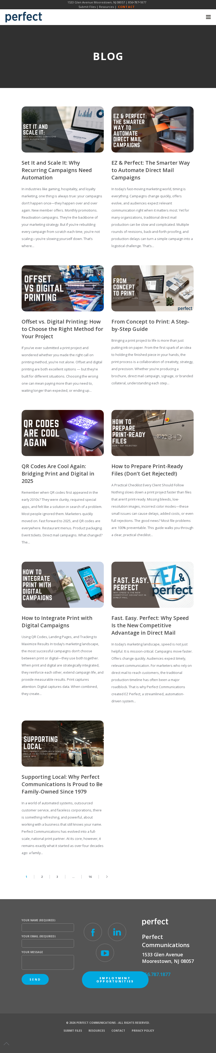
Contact (126, 7)
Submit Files (87, 7)
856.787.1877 (156, 974)
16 (90, 877)
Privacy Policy (143, 1030)
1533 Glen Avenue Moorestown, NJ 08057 (96, 2)
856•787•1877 (137, 2)
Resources (106, 7)
